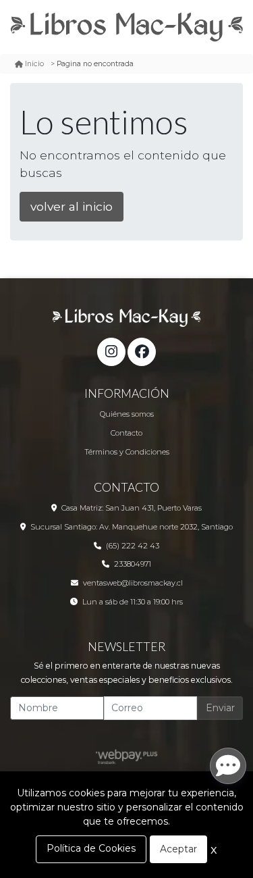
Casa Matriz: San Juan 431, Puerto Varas (131, 508)
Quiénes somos (127, 414)
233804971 (132, 564)
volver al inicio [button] (71, 206)
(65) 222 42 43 (132, 545)
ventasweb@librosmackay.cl (133, 583)
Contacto (126, 433)
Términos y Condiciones (126, 452)
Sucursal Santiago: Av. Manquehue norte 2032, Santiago (131, 527)
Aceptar (178, 849)
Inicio (34, 63)
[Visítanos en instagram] (111, 352)
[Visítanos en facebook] (142, 352)
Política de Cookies (91, 848)
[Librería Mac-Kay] (126, 27)
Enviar (220, 708)
